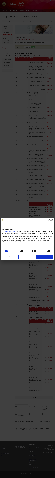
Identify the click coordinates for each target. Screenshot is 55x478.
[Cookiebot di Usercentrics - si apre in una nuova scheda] (47, 220)
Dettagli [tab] (19, 224)
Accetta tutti (45, 257)
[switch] (21, 251)
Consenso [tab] (6, 224)
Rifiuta (10, 257)
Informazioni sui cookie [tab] (47, 224)
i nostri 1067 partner (10, 231)
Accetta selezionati (27, 257)
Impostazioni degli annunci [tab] (32, 224)
